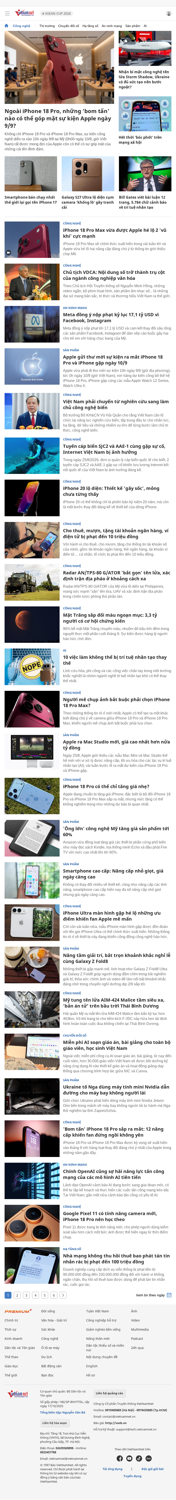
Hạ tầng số (90, 26)
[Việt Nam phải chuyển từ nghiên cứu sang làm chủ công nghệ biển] (32, 411)
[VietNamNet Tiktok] (139, 1460)
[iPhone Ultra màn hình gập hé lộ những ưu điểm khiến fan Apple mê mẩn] (32, 922)
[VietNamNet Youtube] (129, 1460)
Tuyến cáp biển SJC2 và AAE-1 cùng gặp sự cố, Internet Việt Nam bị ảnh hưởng (114, 449)
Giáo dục (11, 1366)
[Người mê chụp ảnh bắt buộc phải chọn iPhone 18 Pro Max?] (32, 709)
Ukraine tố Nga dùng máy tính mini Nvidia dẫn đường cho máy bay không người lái (116, 1090)
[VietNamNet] (6, 26)
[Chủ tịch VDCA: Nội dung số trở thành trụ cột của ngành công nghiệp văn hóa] (32, 282)
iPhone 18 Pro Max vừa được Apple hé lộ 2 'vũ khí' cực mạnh (114, 233)
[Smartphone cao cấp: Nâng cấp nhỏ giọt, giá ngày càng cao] (32, 880)
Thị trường (47, 26)
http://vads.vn (116, 1423)
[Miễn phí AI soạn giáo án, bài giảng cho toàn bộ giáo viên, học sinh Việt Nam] (32, 1052)
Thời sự (10, 1329)
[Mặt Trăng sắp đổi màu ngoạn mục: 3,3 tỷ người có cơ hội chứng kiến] (32, 624)
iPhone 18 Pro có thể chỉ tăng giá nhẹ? (106, 786)
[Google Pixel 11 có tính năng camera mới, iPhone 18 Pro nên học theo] (32, 1223)
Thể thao (11, 1357)
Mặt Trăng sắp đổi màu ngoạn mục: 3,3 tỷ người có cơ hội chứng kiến (110, 618)
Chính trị (11, 1320)
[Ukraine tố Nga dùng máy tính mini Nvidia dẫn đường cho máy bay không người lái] (32, 1096)
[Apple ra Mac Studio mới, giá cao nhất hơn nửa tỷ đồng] (32, 751)
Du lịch (46, 1357)
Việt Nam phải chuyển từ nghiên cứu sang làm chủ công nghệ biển (116, 404)
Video (135, 1320)
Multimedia (140, 1329)
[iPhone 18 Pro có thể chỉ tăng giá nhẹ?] (32, 796)
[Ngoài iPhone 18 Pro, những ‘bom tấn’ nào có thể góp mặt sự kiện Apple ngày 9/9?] (59, 67)
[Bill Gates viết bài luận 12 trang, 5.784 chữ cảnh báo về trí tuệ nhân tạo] (145, 173)
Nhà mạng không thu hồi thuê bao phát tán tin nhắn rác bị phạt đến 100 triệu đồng (116, 1259)
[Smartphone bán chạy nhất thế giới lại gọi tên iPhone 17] (31, 173)
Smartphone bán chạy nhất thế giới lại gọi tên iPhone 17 (31, 200)
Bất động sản (51, 1366)
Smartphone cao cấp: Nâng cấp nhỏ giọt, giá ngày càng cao (113, 874)
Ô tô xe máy (50, 1348)
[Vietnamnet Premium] (18, 1313)
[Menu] (7, 13)
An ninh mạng (112, 26)
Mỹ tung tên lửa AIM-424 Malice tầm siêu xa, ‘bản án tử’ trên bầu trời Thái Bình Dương (114, 1003)
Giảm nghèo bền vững (103, 1329)
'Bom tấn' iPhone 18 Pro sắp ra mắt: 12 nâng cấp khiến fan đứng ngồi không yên (113, 1132)
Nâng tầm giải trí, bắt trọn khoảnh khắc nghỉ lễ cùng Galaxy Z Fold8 (116, 958)
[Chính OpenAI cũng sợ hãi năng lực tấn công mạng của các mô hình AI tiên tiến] (32, 1181)
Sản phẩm (132, 26)
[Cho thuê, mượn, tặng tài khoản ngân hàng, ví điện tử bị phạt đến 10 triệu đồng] (32, 540)
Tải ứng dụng (112, 1469)
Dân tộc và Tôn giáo (20, 1348)
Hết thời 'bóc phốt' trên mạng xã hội (140, 140)
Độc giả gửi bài (153, 1469)
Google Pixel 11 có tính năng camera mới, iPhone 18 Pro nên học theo (110, 1216)
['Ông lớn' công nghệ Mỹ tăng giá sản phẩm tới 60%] (32, 838)
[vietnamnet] (25, 17)
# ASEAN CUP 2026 (56, 13)
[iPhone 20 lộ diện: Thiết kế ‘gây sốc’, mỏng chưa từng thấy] (32, 498)
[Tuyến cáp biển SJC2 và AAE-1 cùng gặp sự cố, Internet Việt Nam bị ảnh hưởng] (32, 456)
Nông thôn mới (98, 1338)
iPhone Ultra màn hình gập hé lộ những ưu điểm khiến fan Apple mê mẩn (112, 916)
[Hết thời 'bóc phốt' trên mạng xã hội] (145, 113)
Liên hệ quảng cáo (109, 1393)
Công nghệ (21, 26)
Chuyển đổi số (68, 26)
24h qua (137, 1348)
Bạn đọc (47, 1375)
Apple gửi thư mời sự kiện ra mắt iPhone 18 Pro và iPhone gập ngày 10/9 (113, 360)
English (92, 1366)
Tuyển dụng (132, 1476)
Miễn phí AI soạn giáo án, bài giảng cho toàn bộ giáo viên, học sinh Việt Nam (116, 1045)
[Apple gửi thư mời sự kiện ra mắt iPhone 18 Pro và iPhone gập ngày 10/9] (32, 366)
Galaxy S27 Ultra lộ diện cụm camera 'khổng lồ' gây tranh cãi (88, 202)
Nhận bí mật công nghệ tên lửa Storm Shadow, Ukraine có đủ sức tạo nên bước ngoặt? (144, 79)
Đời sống (48, 1311)
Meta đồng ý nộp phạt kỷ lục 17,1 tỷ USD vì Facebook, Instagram (111, 317)
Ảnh (134, 1311)
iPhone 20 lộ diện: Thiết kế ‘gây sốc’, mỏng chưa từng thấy (111, 491)
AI (145, 26)
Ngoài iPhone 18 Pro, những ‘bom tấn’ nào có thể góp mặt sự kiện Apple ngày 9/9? (58, 118)
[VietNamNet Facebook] (120, 1460)
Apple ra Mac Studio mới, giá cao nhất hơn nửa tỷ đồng (116, 745)
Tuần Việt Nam (97, 1311)
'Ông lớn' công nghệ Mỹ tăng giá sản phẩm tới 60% (116, 831)
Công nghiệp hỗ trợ (101, 1320)
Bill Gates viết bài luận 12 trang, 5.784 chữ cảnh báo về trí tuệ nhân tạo (143, 202)
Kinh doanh (13, 1338)
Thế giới (11, 1375)
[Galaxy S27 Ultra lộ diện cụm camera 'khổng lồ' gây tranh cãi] (88, 173)
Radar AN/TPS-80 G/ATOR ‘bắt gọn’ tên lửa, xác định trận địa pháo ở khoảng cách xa (116, 576)
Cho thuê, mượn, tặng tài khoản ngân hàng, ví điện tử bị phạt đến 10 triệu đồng (115, 533)
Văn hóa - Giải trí (54, 1320)
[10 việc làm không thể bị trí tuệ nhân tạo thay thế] (32, 667)
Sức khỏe (48, 1329)
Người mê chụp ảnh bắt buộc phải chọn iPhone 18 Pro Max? (116, 702)
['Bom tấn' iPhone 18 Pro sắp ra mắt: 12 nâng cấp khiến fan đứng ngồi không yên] (32, 1138)
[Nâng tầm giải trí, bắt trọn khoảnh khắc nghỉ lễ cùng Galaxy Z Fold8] (32, 965)
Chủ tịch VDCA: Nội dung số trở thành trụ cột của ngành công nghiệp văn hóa (114, 275)
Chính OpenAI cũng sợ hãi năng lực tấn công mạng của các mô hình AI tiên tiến (113, 1174)
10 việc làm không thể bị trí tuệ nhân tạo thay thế (115, 660)
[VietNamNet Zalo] (149, 1460)
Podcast (137, 1338)
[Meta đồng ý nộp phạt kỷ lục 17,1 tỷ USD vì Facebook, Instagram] (32, 324)
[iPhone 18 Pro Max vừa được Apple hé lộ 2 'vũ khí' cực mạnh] (32, 240)
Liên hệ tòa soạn (54, 1423)
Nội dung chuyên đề (102, 1357)
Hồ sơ (90, 1375)
